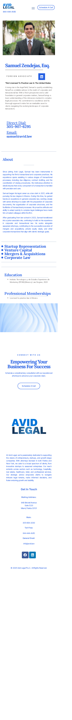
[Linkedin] (41, 76)
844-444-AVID (9, 12)
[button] (33, 8)
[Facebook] (25, 555)
